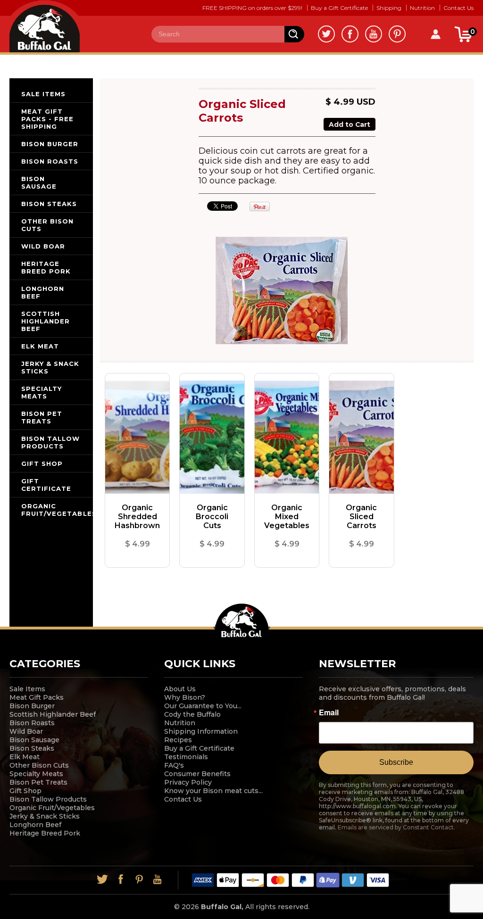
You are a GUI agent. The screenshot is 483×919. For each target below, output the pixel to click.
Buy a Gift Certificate (339, 7)
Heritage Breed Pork (44, 833)
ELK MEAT (40, 346)
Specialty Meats (36, 774)
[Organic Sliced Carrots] (361, 437)
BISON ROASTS (49, 161)
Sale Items (27, 689)
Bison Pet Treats (38, 782)
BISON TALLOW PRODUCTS (50, 442)
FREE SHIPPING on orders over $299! (252, 7)
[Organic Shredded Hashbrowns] (137, 437)
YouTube (373, 33)
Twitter (326, 33)
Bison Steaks (31, 748)
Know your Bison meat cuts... (213, 791)
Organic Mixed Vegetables (286, 516)
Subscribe (396, 762)
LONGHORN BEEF (42, 292)
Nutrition (422, 7)
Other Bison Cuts (39, 765)
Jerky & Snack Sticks (44, 816)
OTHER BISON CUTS (47, 224)
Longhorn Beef (35, 824)
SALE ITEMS (43, 94)
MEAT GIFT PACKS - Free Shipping (47, 119)
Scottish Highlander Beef (52, 714)
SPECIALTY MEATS (41, 392)
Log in (435, 34)
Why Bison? (184, 697)
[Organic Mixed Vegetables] (287, 437)
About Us (180, 689)
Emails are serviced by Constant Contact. (396, 827)
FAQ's (174, 765)
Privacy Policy (188, 782)
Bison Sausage (34, 740)
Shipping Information (201, 731)
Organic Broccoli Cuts (212, 516)
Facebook (349, 33)
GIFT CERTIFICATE (46, 484)
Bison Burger (32, 706)
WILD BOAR (43, 246)
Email (329, 712)
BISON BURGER (49, 144)
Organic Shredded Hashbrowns (137, 516)
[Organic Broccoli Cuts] (212, 437)
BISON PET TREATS (41, 417)
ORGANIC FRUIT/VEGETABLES (57, 509)
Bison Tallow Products (48, 799)
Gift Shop (25, 791)
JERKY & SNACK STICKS (50, 367)
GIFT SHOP (42, 463)
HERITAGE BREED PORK (46, 267)
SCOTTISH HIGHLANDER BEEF (45, 321)
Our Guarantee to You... (203, 706)
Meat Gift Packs (36, 697)
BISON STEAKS (49, 203)
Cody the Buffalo (192, 714)
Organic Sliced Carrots (361, 516)
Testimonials (186, 757)
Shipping (388, 7)
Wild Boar (26, 731)
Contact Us (458, 7)
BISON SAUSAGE (39, 182)
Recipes (178, 740)
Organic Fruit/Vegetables (52, 807)
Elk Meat (24, 757)
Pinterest (397, 33)
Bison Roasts (32, 723)
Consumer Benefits (197, 774)
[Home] (44, 25)
